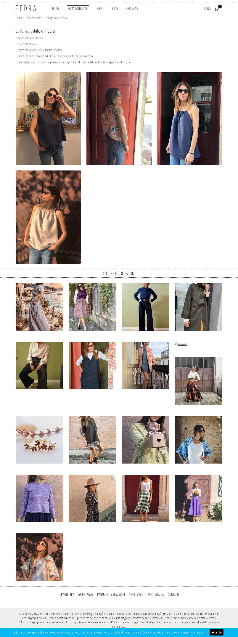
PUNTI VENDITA (156, 594)
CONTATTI (173, 594)
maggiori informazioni (192, 632)
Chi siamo (132, 8)
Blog (115, 8)
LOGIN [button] (207, 8)
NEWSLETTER (67, 594)
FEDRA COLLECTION (78, 8)
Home (19, 18)
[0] (216, 8)
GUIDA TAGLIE (85, 594)
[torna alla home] (31, 8)
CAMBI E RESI (136, 594)
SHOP (100, 8)
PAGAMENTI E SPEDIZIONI (111, 594)
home (55, 8)
